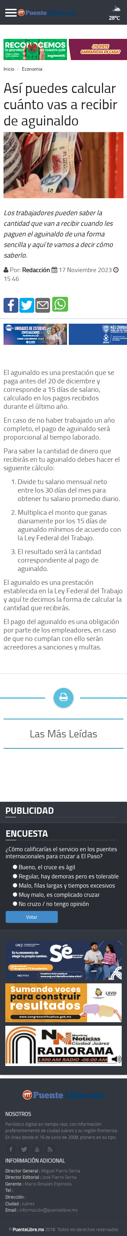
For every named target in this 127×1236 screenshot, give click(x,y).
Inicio (9, 68)
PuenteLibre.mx (29, 1229)
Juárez (20, 1203)
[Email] (42, 304)
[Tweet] (26, 304)
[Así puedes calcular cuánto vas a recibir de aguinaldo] (11, 304)
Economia (32, 68)
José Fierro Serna (41, 1177)
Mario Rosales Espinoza (38, 1184)
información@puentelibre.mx (41, 1210)
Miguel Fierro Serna (42, 1170)
